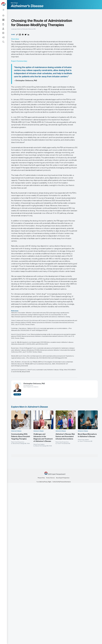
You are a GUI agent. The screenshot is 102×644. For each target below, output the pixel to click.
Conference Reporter (4, 24)
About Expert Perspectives (4, 33)
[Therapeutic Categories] (4, 20)
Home (4, 15)
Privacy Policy (41, 477)
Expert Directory (4, 29)
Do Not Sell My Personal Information (62, 481)
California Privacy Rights (45, 481)
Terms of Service (50, 477)
